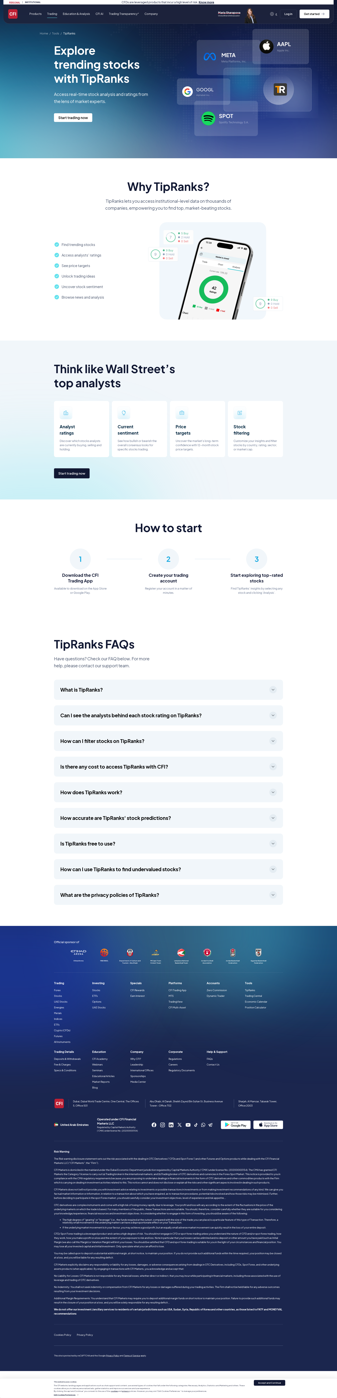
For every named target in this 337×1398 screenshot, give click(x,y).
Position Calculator (255, 1007)
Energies (59, 1007)
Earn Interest (137, 995)
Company (136, 1051)
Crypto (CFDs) (62, 1030)
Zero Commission (217, 990)
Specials (136, 983)
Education (99, 1051)
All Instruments (62, 1041)
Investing (98, 983)
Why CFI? (135, 1058)
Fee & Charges (62, 1064)
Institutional (33, 2)
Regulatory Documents (181, 1070)
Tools (55, 33)
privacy (125, 1391)
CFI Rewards (137, 990)
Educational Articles (103, 1076)
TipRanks (69, 33)
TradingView (175, 1001)
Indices (58, 1018)
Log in (288, 14)
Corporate (175, 1051)
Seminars (97, 1070)
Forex (57, 990)
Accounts (213, 983)
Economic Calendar (256, 1001)
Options (96, 1001)
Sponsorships (138, 1076)
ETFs (57, 1024)
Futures (58, 1036)
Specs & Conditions (65, 1070)
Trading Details (64, 1051)
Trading (59, 983)
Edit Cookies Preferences (64, 1395)
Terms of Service (132, 1355)
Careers (173, 1064)
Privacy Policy (85, 1334)
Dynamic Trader (216, 995)
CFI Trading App (177, 990)
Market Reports (101, 1081)
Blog (95, 1087)
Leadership (136, 1064)
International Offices (141, 1070)
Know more (206, 2)
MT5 (171, 995)
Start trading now (73, 117)
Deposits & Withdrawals (67, 1058)
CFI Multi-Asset (177, 1007)
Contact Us (213, 1064)
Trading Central (253, 995)
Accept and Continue (269, 1382)
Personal (14, 2)
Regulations (175, 1058)
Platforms (175, 983)
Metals (58, 1013)
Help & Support (217, 1051)
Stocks (58, 995)
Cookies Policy (62, 1334)
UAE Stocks (60, 1001)
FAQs (210, 1058)
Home (44, 33)
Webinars (97, 1064)
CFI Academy (100, 1058)
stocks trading (138, 449)
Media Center (138, 1081)
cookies (114, 1391)
